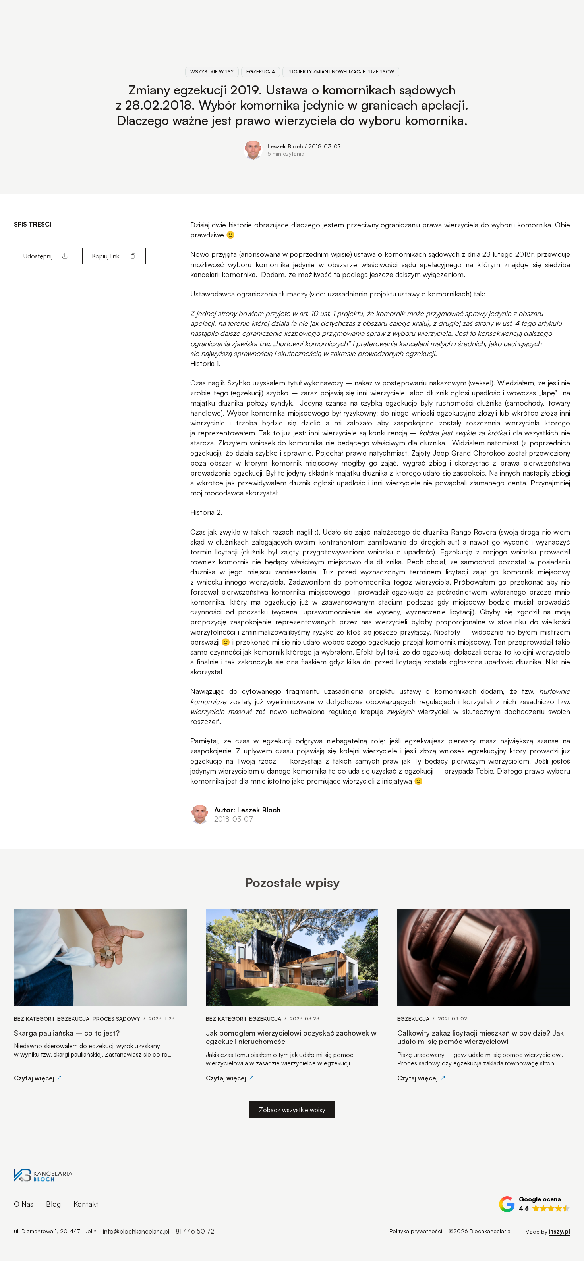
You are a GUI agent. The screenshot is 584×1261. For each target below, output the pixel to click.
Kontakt (86, 1203)
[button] (534, 1204)
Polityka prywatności (415, 1231)
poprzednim (309, 254)
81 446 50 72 (195, 1231)
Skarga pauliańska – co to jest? (67, 1033)
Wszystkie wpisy (212, 72)
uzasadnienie (347, 293)
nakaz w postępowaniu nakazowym (410, 382)
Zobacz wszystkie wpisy (292, 1110)
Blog (53, 1203)
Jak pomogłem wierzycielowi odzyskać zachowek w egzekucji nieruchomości (291, 1037)
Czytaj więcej (34, 1078)
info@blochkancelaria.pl (136, 1231)
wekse (480, 382)
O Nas (23, 1203)
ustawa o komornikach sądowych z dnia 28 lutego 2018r (443, 254)
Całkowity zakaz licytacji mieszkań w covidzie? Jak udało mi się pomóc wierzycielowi (480, 1037)
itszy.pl (559, 1231)
